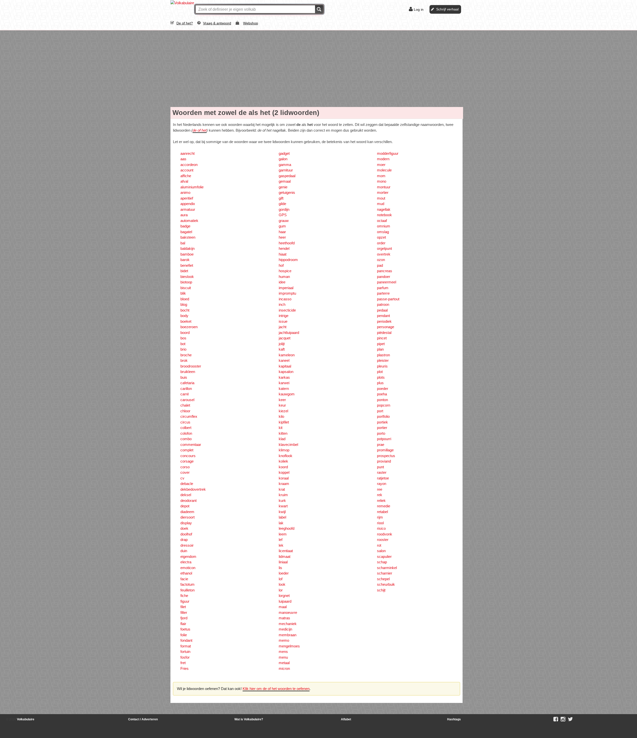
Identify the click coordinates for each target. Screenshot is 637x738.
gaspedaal (287, 176)
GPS (283, 215)
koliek (283, 461)
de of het (200, 130)
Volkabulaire (25, 719)
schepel (383, 579)
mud (380, 204)
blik (183, 293)
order (381, 243)
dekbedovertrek (193, 489)
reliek (381, 500)
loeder (284, 573)
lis (280, 568)
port (380, 411)
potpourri (384, 439)
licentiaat (286, 551)
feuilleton (187, 590)
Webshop (250, 23)
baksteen (187, 237)
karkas (284, 377)
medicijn (285, 629)
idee (282, 282)
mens (283, 651)
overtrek (383, 254)
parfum (382, 288)
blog (183, 304)
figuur (184, 601)
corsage (187, 461)
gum (282, 226)
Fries (184, 668)
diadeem (187, 512)
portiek (382, 422)
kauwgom (287, 394)
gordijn (284, 209)
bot (182, 344)
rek (379, 495)
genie (283, 187)
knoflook (285, 456)
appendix (187, 204)
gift (281, 198)
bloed (184, 299)
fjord (183, 618)
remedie (383, 506)
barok (185, 260)
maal (283, 607)
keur (282, 405)
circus (185, 422)
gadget (284, 153)
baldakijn (187, 248)
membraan (287, 635)
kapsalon (286, 371)
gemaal (285, 181)
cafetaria (187, 383)
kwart (283, 506)
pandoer (383, 276)
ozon (381, 260)
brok (184, 360)
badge (185, 226)
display (186, 523)
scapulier (384, 556)
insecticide (287, 310)
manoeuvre (288, 612)
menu (283, 657)
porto (381, 433)
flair (183, 624)
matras (284, 618)
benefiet (186, 265)
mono (381, 181)
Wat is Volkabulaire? (248, 719)
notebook (384, 215)
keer (282, 400)
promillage (385, 450)
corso (185, 467)
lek (281, 545)
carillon (186, 388)
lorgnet (284, 595)
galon (283, 159)
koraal (284, 478)
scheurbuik (386, 584)
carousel (187, 400)
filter (183, 612)
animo (185, 192)
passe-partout (388, 299)
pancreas (384, 271)
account (186, 170)
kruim (283, 495)
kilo (281, 416)
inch (282, 304)
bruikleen (187, 371)
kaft (282, 349)
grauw (284, 220)
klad (282, 439)
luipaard (285, 601)
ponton (382, 400)
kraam (284, 483)
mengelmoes (289, 646)
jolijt (282, 344)
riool (380, 523)
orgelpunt (384, 248)
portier (382, 427)
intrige (283, 316)
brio (183, 349)
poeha (382, 394)
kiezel (283, 411)
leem (283, 534)
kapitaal (285, 366)
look (282, 584)
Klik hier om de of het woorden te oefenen (276, 688)
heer (282, 237)
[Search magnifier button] (319, 9)
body (184, 316)
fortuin (185, 651)
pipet (381, 344)
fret (183, 663)
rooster (382, 539)
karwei (284, 383)
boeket (185, 321)
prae (380, 444)
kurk (282, 500)
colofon (186, 433)
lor (281, 590)
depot (184, 506)
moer (381, 164)
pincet (382, 338)
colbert (185, 427)
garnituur (286, 170)
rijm (380, 517)
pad (380, 265)
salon (381, 551)
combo (186, 439)
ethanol (186, 573)
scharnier (384, 573)
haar (282, 232)
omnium (383, 226)
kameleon (287, 355)
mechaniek (288, 624)
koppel (284, 472)
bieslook (187, 276)
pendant (383, 316)
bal (182, 243)
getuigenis (287, 192)
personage (385, 327)
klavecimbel (288, 444)
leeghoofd (286, 528)
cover (185, 472)
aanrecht (187, 153)
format (185, 646)
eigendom (188, 556)
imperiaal (286, 288)
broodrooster (190, 366)
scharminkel (387, 568)
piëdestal (384, 332)
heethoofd (287, 243)
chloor (185, 411)
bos (183, 338)
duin (183, 551)
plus (380, 383)
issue (283, 321)
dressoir (187, 545)
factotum (187, 584)
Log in (419, 9)
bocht (184, 310)
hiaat (282, 254)
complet (186, 450)
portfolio (383, 416)
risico (381, 528)
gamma (285, 164)
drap (184, 539)
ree (379, 489)
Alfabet (346, 719)
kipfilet (284, 422)
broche (186, 355)
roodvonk (384, 534)
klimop (284, 450)
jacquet (284, 338)
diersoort (187, 517)
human (284, 276)
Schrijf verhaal (447, 9)
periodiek (384, 321)
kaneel (284, 360)
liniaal (283, 562)
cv (182, 478)
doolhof (186, 534)
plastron (383, 355)
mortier (382, 192)
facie (184, 579)
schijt (381, 590)
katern (284, 388)
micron (284, 668)
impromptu (287, 293)
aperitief (186, 198)
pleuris (382, 366)
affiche (185, 176)
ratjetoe (383, 478)
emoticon (187, 568)
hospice (285, 271)
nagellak (383, 209)
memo (284, 640)
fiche (184, 595)
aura (184, 215)
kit (280, 427)
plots (381, 377)
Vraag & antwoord (217, 23)
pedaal (382, 310)
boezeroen (189, 327)
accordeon (189, 164)
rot (379, 545)
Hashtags (454, 719)
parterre (383, 293)
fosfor (185, 657)
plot (380, 371)
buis (183, 377)
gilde (282, 204)
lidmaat (284, 556)
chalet (185, 405)
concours (188, 456)
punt (380, 467)
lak (281, 523)
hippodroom (288, 260)
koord (283, 467)
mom (381, 176)
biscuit (185, 288)
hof (281, 265)
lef (280, 539)
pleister (383, 360)
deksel (185, 495)
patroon (383, 304)
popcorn (383, 405)
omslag (383, 232)
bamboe (187, 254)
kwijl (282, 512)
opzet (381, 237)
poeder (382, 388)
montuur (383, 187)
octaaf (382, 220)
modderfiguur (387, 153)
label (282, 517)
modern (383, 159)
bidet (184, 271)
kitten (283, 433)
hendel (284, 248)
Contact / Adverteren (143, 719)
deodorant (188, 500)
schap (382, 562)
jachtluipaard (289, 332)
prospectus (386, 456)
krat (282, 489)
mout (381, 198)
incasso (285, 299)
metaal (284, 663)
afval (184, 181)
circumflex (188, 416)
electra (185, 562)
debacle (186, 483)
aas (183, 159)
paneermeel (386, 282)
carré (184, 394)
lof (280, 579)
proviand (384, 461)
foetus (185, 629)
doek (184, 528)
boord (185, 332)
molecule (384, 170)
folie (183, 635)
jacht (282, 327)
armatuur (187, 209)
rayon (381, 483)
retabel (382, 512)
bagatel (186, 232)
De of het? (184, 23)
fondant (186, 640)
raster (381, 472)
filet (183, 607)
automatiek (189, 220)
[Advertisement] (318, 68)
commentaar (190, 444)
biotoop (186, 282)
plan (380, 349)
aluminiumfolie (192, 187)
